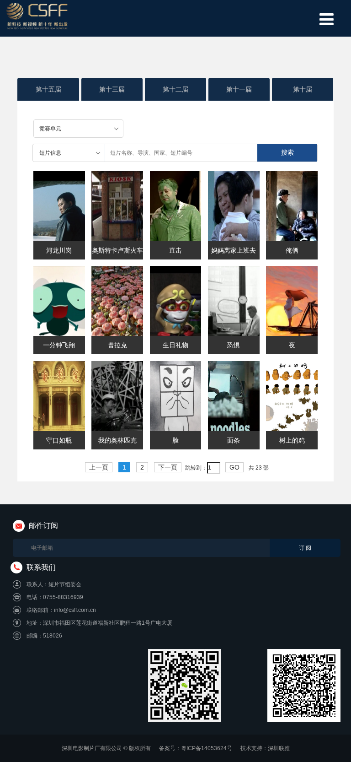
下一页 (167, 467)
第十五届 (48, 89)
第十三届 (112, 89)
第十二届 (175, 89)
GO (234, 467)
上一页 (98, 467)
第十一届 (239, 89)
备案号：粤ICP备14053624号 (195, 748)
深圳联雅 (279, 748)
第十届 (302, 89)
